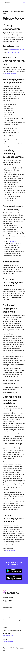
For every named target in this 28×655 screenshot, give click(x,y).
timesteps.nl (13, 241)
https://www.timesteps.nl (16, 49)
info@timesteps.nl (13, 52)
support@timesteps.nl (9, 635)
